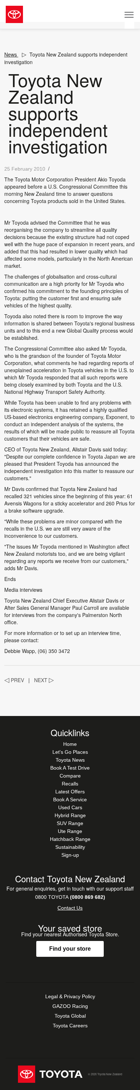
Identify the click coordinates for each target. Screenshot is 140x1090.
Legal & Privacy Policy (70, 996)
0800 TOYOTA (70, 897)
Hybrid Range (70, 815)
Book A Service (70, 799)
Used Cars (70, 807)
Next (44, 680)
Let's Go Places (70, 752)
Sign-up (70, 855)
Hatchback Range (70, 839)
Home (70, 744)
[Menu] (129, 14)
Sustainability (70, 847)
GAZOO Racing (70, 1006)
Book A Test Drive (70, 768)
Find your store (70, 949)
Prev (14, 680)
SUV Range (70, 823)
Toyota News (70, 760)
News (11, 54)
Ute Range (70, 831)
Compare (70, 776)
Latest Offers (70, 791)
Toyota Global (70, 1016)
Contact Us (70, 908)
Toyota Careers (70, 1025)
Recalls (70, 784)
